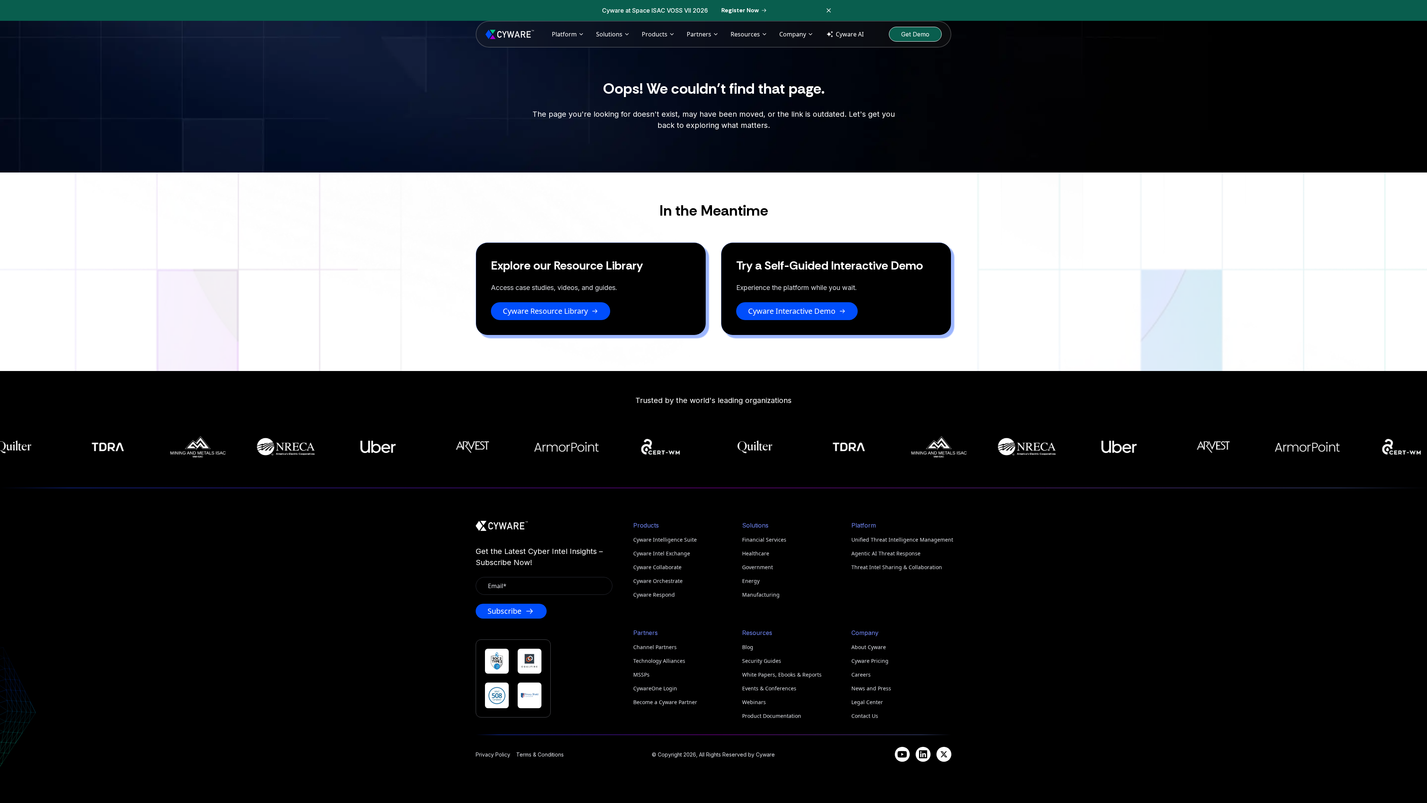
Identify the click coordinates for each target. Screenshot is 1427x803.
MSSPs (641, 674)
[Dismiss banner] (829, 10)
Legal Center (867, 702)
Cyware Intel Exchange (661, 553)
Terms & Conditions (540, 754)
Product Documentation (771, 715)
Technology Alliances (659, 660)
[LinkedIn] (923, 754)
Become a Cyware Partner (665, 702)
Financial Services (764, 539)
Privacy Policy (493, 754)
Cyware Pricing (870, 660)
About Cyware (868, 647)
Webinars (754, 702)
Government (757, 567)
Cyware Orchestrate (658, 580)
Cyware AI (850, 34)
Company (792, 34)
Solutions (609, 34)
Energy (751, 580)
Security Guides (761, 660)
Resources (745, 34)
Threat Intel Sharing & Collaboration (896, 567)
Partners (699, 34)
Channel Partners (655, 647)
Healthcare (755, 553)
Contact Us (864, 715)
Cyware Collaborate (657, 567)
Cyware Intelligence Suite (665, 539)
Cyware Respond (654, 594)
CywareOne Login (655, 688)
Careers (861, 674)
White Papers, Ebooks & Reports (782, 674)
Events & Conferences (769, 688)
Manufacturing (761, 594)
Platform (564, 34)
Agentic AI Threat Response (885, 553)
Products (654, 34)
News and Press (871, 688)
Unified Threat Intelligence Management (901, 539)
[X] (943, 754)
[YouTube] (902, 754)
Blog (747, 647)
